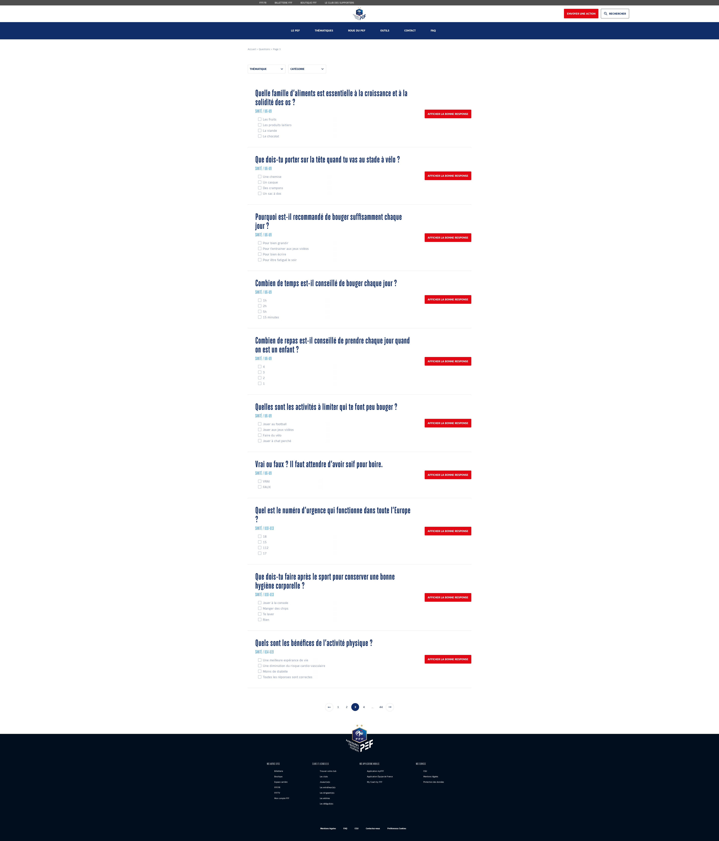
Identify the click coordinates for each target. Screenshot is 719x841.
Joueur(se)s (325, 782)
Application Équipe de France (380, 776)
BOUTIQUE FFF (309, 2)
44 (381, 707)
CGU (425, 771)
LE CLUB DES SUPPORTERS (339, 2)
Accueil (252, 49)
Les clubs (324, 776)
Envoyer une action (581, 13)
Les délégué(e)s (326, 804)
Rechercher (617, 13)
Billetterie (278, 771)
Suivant (390, 707)
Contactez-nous (373, 828)
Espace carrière (280, 782)
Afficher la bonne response (448, 113)
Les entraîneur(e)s (328, 787)
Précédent (329, 707)
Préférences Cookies (396, 828)
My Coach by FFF (374, 782)
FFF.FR (262, 2)
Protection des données (433, 782)
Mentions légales (430, 776)
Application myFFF (375, 771)
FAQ (345, 828)
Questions (264, 49)
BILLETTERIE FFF (283, 2)
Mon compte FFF (281, 798)
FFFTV (277, 793)
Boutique (278, 776)
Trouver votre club (328, 771)
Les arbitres (325, 798)
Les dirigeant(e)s (327, 793)
